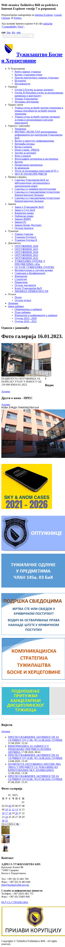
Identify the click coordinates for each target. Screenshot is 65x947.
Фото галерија (23, 155)
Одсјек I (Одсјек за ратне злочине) (34, 89)
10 (6, 809)
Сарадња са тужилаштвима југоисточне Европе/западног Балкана (37, 193)
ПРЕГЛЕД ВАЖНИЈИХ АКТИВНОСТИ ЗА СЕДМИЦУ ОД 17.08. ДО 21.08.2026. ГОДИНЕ (35, 738)
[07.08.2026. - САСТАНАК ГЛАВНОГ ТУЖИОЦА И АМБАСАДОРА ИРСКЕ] (5, 851)
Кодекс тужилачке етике (28, 74)
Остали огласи (23, 300)
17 (6, 813)
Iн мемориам (22, 167)
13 (16, 809)
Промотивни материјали (29, 164)
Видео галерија (23, 146)
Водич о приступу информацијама (34, 140)
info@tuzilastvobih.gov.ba (15, 884)
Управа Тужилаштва (26, 98)
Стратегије (21, 279)
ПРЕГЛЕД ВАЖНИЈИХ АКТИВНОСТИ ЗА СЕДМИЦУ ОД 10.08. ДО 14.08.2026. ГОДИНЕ (35, 757)
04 (9, 805)
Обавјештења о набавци (28, 309)
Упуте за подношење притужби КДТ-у (37, 170)
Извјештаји (21, 276)
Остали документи (25, 285)
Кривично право (24, 213)
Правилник (21, 282)
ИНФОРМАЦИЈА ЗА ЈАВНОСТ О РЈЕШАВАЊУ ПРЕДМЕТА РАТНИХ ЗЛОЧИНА (29, 749)
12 (13, 809)
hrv (13, 32)
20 (16, 813)
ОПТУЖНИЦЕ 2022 (26, 258)
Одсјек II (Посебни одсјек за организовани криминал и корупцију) (39, 94)
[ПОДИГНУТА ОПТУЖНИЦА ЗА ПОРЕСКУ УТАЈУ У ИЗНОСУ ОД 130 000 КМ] (26, 375)
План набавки (23, 312)
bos (8, 32)
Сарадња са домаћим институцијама (35, 188)
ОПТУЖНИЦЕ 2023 (26, 255)
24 (6, 816)
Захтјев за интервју (25, 152)
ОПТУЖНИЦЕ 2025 (26, 249)
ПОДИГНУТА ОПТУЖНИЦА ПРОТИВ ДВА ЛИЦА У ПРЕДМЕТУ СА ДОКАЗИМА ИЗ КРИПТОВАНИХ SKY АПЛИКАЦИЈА (34, 767)
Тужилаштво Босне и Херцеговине (31, 57)
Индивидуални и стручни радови (34, 270)
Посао (18, 297)
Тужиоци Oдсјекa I (25, 237)
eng (18, 32)
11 (9, 809)
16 (3, 813)
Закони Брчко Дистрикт (28, 225)
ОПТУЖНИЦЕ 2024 (26, 252)
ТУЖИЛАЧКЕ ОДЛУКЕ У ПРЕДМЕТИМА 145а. (30, 263)
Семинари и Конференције (30, 273)
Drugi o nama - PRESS (27, 149)
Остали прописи (24, 228)
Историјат (20, 80)
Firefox (18, 18)
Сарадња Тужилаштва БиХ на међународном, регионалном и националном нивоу (32, 182)
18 (9, 813)
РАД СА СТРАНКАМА (14, 902)
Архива (5, 391)
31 (6, 820)
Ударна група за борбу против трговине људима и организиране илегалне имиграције (37, 119)
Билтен (19, 161)
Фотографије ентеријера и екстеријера (36, 158)
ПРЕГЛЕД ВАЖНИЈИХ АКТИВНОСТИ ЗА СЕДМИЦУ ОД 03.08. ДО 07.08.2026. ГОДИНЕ (35, 778)
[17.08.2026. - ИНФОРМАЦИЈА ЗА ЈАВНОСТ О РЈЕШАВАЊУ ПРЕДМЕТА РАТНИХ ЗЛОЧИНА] (5, 833)
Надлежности (22, 83)
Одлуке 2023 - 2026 (26, 318)
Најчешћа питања (25, 143)
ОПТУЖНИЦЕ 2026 (26, 246)
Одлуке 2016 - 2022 (26, 321)
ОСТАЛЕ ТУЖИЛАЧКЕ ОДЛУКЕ (34, 267)
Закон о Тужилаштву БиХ (29, 207)
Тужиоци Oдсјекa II (26, 240)
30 (3, 820)
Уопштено (20, 128)
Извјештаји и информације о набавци (36, 315)
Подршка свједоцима (27, 101)
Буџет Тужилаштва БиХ (28, 288)
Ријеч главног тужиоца (28, 71)
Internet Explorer (44, 15)
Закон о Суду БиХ (25, 210)
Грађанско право (24, 216)
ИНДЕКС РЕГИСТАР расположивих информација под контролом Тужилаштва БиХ (38, 134)
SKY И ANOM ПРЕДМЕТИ (31, 173)
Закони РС (21, 222)
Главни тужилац (24, 234)
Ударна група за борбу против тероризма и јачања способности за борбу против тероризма (39, 110)
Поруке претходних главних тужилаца (37, 77)
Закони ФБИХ (23, 219)
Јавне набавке (16, 306)
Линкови (13, 303)
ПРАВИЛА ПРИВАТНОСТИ (31, 291)
